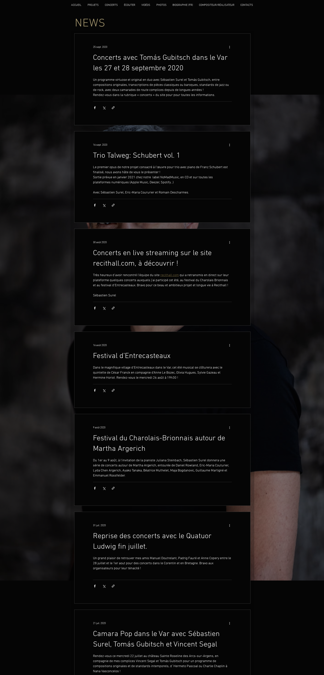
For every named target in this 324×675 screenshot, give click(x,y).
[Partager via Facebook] (95, 107)
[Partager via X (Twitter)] (104, 107)
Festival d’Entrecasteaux (132, 356)
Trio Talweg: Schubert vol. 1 (136, 155)
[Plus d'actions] (229, 47)
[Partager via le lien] (113, 107)
